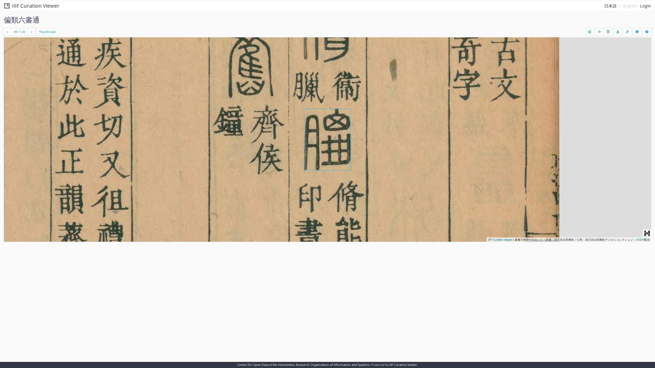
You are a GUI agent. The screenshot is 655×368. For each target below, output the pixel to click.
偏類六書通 (22, 20)
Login (645, 6)
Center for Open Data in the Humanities (265, 365)
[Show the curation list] (608, 32)
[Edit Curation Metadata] (589, 32)
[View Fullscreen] (9, 59)
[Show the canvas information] (627, 32)
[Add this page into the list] (599, 32)
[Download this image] (617, 32)
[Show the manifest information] (637, 32)
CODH (640, 239)
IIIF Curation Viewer (35, 5)
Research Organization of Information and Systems (333, 365)
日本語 (610, 6)
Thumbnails (47, 32)
